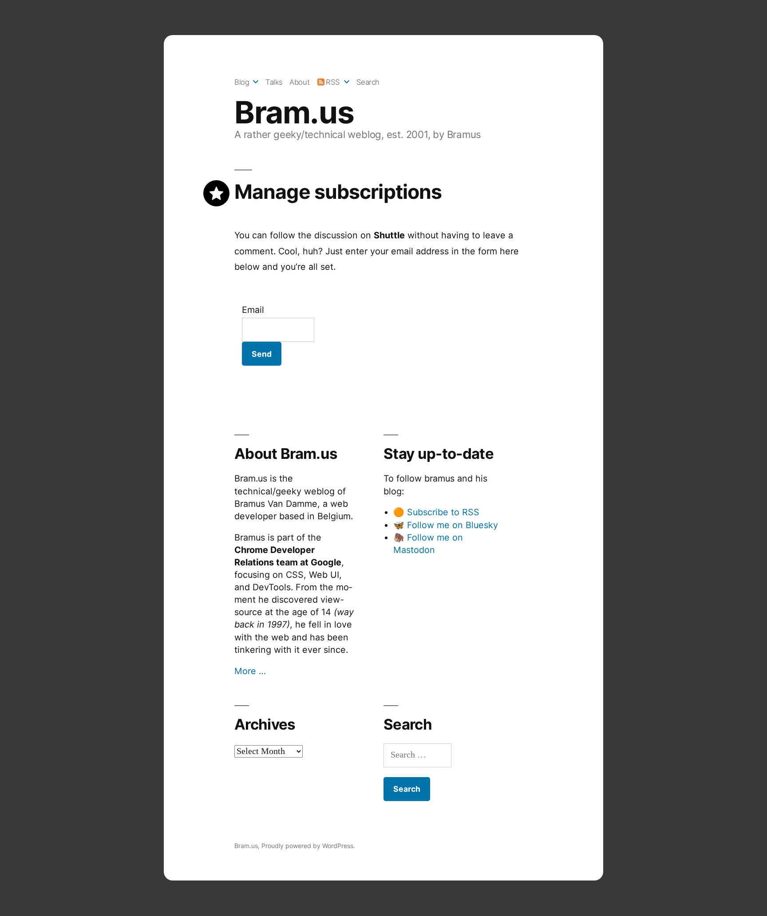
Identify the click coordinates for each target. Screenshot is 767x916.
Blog (241, 82)
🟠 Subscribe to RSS (436, 512)
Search (368, 82)
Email (253, 309)
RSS (333, 82)
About (299, 82)
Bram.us (294, 112)
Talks (274, 82)
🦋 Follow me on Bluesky (445, 525)
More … (250, 671)
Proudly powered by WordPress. (308, 845)
